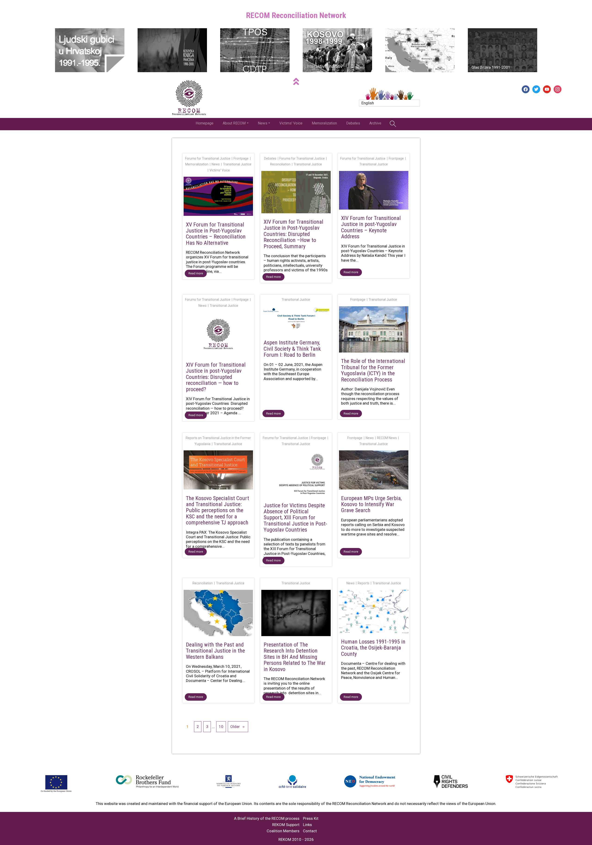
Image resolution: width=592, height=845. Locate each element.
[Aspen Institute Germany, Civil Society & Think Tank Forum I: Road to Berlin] (296, 321)
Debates (353, 123)
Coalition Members (283, 831)
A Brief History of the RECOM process (266, 818)
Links (307, 825)
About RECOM (234, 123)
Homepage (204, 123)
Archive (375, 123)
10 (221, 726)
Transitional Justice (237, 164)
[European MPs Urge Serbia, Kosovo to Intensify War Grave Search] (374, 470)
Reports (363, 583)
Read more (195, 273)
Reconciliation (280, 164)
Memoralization (324, 123)
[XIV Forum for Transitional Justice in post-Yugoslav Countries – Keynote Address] (374, 191)
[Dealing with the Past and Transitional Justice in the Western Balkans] (218, 614)
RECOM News (387, 438)
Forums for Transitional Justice (207, 158)
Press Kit (310, 818)
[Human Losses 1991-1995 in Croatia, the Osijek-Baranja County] (374, 612)
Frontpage (241, 158)
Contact (310, 831)
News (262, 123)
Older (235, 726)
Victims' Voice (290, 123)
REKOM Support (285, 825)
